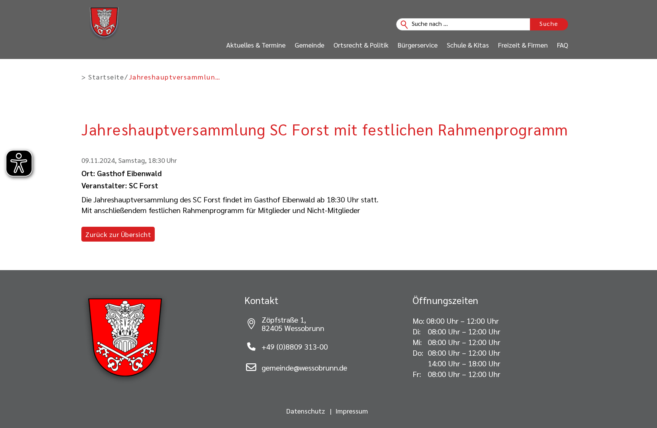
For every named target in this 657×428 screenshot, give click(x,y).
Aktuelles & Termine (256, 45)
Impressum (351, 411)
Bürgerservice (418, 45)
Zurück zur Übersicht (118, 234)
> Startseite (102, 77)
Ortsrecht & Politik (361, 45)
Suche (549, 23)
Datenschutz (305, 411)
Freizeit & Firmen (523, 45)
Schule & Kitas (468, 45)
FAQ (562, 45)
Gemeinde (309, 45)
